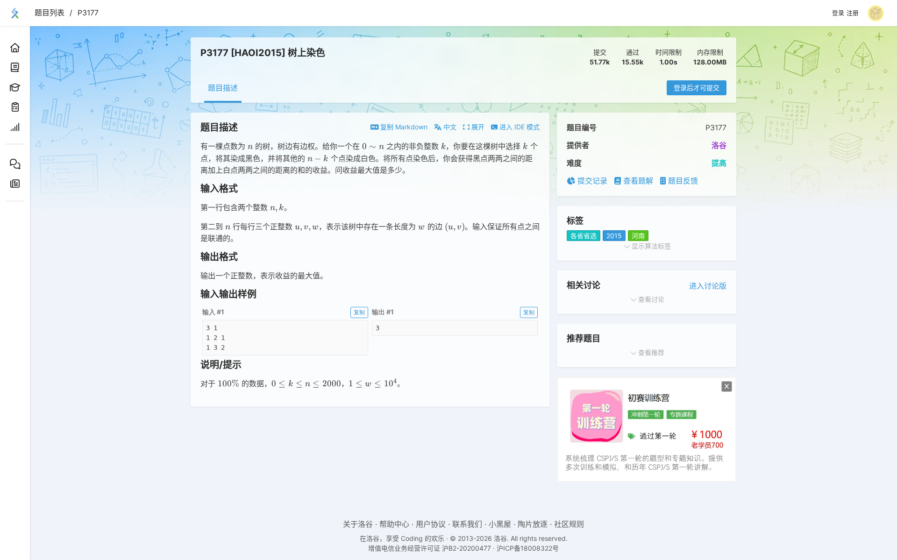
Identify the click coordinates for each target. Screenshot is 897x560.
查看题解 (637, 180)
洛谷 (719, 145)
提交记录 (591, 180)
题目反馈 (682, 180)
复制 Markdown (402, 127)
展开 (477, 127)
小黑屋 (500, 524)
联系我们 (467, 524)
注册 (853, 13)
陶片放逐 (533, 524)
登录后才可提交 (696, 88)
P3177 (88, 12)
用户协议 (431, 524)
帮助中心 (394, 524)
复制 (359, 312)
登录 (838, 13)
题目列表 (49, 12)
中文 (448, 127)
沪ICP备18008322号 (528, 548)
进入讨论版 (707, 286)
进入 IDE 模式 (519, 127)
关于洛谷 (358, 524)
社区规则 (569, 524)
